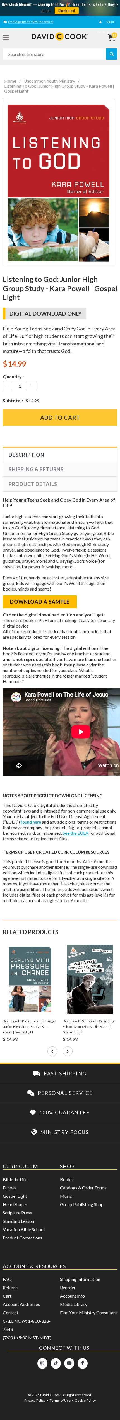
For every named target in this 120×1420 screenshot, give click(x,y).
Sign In (110, 21)
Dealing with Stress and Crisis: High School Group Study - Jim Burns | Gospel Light (89, 1026)
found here (31, 821)
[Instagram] (42, 1363)
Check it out (66, 10)
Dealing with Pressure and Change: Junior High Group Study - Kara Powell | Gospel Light (29, 1026)
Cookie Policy (85, 1400)
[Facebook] (83, 1363)
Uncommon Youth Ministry (49, 80)
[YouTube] (69, 1363)
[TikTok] (56, 1363)
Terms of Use (60, 1400)
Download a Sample (39, 602)
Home (10, 80)
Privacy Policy (34, 1400)
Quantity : (13, 376)
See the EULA (75, 833)
